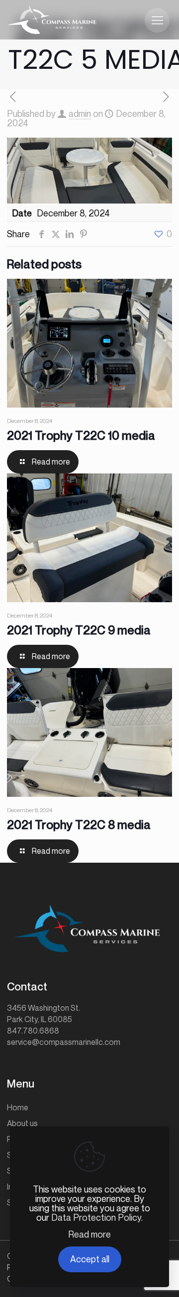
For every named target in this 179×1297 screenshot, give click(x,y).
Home (17, 1107)
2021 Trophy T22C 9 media (79, 630)
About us (22, 1123)
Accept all (89, 1258)
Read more (89, 1234)
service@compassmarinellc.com (63, 1042)
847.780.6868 (33, 1031)
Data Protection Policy (96, 1217)
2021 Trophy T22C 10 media (81, 435)
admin (80, 113)
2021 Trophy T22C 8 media (79, 824)
